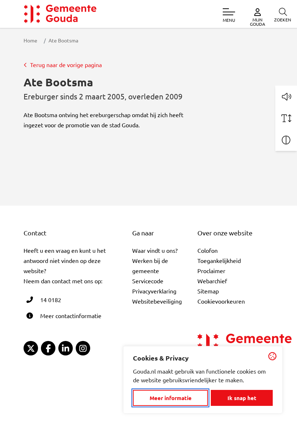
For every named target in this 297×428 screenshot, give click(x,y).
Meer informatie (171, 398)
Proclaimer (211, 270)
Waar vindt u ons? (154, 250)
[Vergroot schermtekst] (286, 118)
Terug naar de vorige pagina (66, 64)
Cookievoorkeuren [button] (221, 301)
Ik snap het (241, 398)
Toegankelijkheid (219, 260)
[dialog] (203, 379)
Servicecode (147, 280)
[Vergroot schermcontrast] (286, 140)
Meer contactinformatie (70, 315)
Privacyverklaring (154, 291)
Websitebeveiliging (157, 301)
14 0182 (50, 299)
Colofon (207, 250)
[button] (286, 96)
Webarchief (212, 280)
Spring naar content (17, 26)
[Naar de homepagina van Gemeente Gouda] (60, 14)
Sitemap (208, 291)
